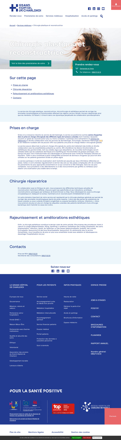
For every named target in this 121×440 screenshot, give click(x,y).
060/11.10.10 (96, 354)
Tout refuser (87, 438)
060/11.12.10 (46, 256)
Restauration (69, 301)
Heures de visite (70, 297)
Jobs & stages (98, 300)
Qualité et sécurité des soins (18, 337)
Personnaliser (97, 438)
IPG (101, 141)
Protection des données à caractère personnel (47, 340)
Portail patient (116, 6)
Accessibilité (57, 432)
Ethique (13, 343)
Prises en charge (20, 85)
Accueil (12, 25)
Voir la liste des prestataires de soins (28, 63)
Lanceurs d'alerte (16, 366)
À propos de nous (16, 297)
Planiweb (96, 335)
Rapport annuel (99, 343)
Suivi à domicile (43, 345)
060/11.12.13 (33, 254)
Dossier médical (43, 329)
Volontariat (14, 347)
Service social (42, 297)
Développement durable (19, 361)
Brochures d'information (73, 318)
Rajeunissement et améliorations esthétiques (33, 93)
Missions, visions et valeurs (17, 307)
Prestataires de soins (33, 16)
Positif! (95, 308)
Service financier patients (46, 324)
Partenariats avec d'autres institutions (20, 330)
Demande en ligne (87, 69)
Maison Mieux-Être (17, 324)
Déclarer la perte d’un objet (72, 307)
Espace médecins (70, 322)
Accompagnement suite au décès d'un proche (46, 302)
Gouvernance (15, 301)
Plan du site (15, 432)
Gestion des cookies (80, 432)
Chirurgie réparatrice (22, 89)
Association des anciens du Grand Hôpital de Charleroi (19, 354)
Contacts (17, 98)
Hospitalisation (72, 16)
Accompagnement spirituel (44, 319)
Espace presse (99, 285)
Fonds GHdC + (15, 320)
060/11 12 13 (96, 72)
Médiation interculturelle (46, 313)
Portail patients (42, 334)
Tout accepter (76, 438)
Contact (95, 316)
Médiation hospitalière (45, 308)
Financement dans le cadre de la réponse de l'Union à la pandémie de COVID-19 (25, 415)
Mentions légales (36, 432)
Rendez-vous (16, 16)
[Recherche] (101, 16)
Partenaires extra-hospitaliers (17, 314)
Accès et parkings (89, 16)
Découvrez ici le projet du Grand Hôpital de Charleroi (24, 419)
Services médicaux (54, 16)
